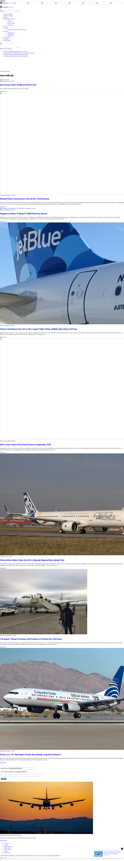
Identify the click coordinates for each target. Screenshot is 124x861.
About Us (6, 843)
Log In (5, 851)
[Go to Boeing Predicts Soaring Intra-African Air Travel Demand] (62, 143)
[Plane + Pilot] (89, 3)
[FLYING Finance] (117, 3)
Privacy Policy (8, 849)
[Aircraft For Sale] (48, 3)
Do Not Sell (7, 853)
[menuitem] (64, 14)
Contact (6, 845)
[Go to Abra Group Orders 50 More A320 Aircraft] (62, 79)
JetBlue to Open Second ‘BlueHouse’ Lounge (16, 54)
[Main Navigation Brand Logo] (6, 8)
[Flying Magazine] (21, 3)
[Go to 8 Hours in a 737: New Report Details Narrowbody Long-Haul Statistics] (62, 699)
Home (1, 71)
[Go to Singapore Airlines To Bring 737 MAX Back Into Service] (62, 208)
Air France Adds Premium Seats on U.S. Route (16, 51)
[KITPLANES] (76, 3)
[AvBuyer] (62, 3)
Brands (3, 1)
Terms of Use (7, 848)
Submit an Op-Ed (8, 846)
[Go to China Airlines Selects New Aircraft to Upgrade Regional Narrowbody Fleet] (62, 504)
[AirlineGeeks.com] (7, 3)
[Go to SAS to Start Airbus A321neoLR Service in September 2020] (62, 389)
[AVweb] (34, 3)
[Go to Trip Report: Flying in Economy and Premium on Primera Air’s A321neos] (62, 602)
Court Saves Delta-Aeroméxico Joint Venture (15, 56)
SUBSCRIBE (3, 840)
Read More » (3, 91)
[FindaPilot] (103, 3)
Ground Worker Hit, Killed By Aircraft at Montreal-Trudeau (19, 53)
